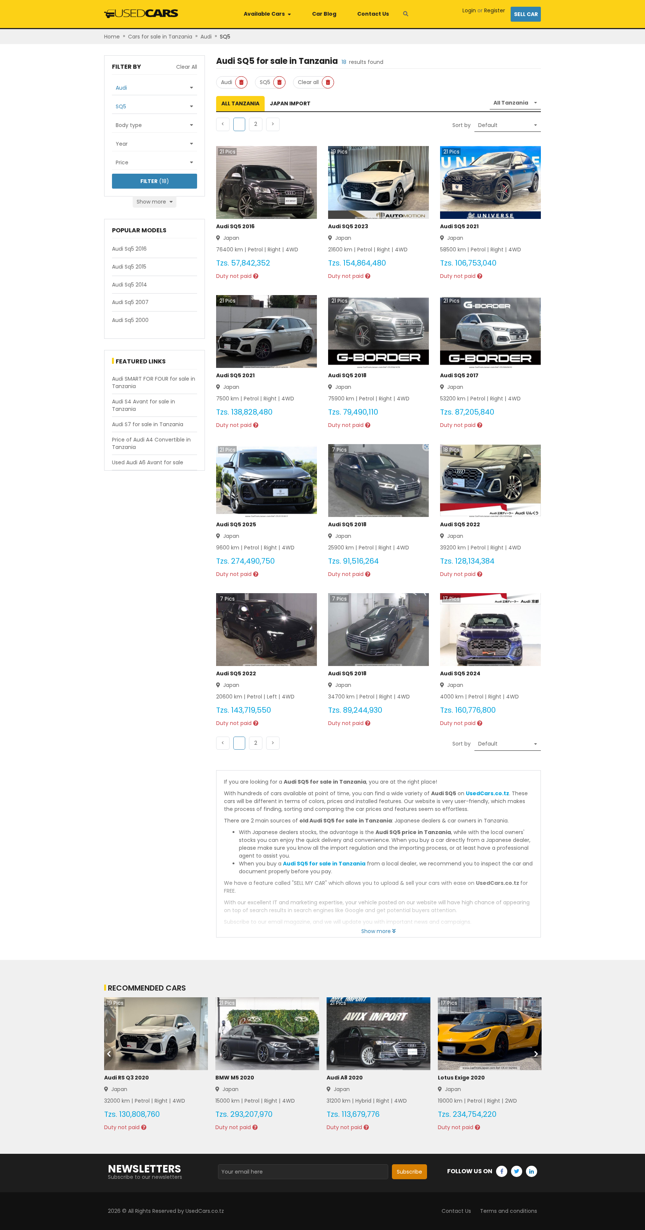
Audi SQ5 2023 (348, 226)
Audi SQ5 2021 (459, 226)
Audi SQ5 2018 (347, 375)
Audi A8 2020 (345, 1077)
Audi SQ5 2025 (236, 524)
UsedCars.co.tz (487, 793)
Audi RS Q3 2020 (126, 1077)
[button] (255, 124)
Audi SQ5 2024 (460, 673)
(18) (154, 181)
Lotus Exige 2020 (461, 1077)
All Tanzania (240, 103)
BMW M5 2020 (234, 1077)
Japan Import (290, 103)
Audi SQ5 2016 (235, 226)
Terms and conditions (508, 1211)
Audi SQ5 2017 (459, 375)
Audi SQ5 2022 (460, 524)
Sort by (461, 125)
